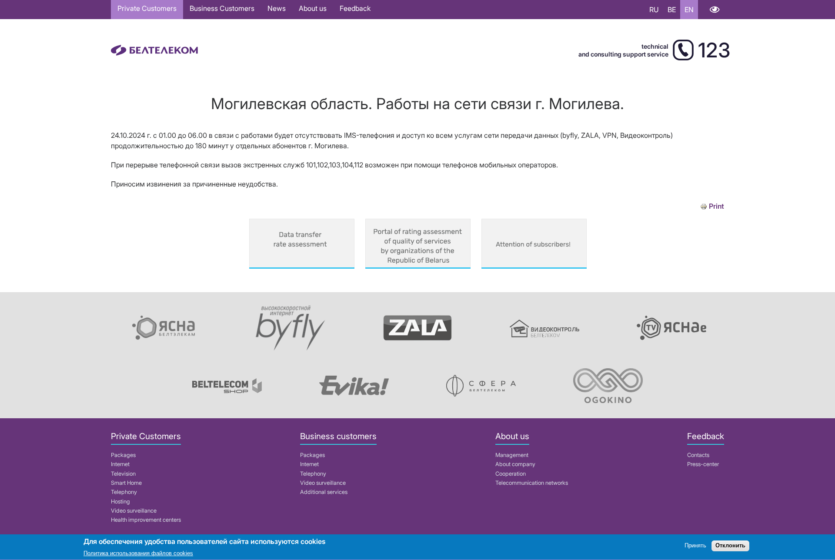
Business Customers (222, 8)
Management (511, 455)
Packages (123, 455)
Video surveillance (134, 510)
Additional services (323, 492)
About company (515, 464)
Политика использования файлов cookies (138, 553)
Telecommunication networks (531, 483)
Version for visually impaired (714, 9)
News (276, 8)
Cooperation (510, 473)
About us (313, 8)
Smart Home (126, 483)
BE (672, 9)
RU (654, 9)
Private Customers (147, 8)
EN (689, 9)
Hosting (120, 501)
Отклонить (730, 546)
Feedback (355, 8)
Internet (120, 464)
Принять (695, 546)
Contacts (698, 455)
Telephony (124, 492)
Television (123, 473)
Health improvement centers (146, 520)
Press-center (703, 464)
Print (716, 206)
